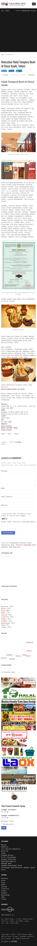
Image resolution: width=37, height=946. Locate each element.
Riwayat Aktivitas (8, 859)
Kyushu (3, 658)
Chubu (24, 655)
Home (2, 54)
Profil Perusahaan (8, 857)
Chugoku (9, 655)
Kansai (18, 656)
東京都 (16, 434)
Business (4, 606)
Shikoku (12, 659)
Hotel (3, 613)
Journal (4, 615)
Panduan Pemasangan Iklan (11, 865)
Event (3, 608)
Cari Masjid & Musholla (10, 849)
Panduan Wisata (7, 855)
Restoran (4, 851)
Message (4, 471)
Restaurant (32, 75)
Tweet (5, 70)
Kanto (9, 434)
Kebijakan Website (8, 861)
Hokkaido (29, 642)
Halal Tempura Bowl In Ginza (13, 389)
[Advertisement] (18, 31)
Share (12, 70)
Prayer (3, 619)
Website (4, 505)
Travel (3, 627)
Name (3, 488)
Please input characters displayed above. (18, 522)
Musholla (4, 847)
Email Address (6, 497)
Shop (3, 625)
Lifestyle (5, 617)
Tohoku (29, 651)
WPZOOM (14, 941)
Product (4, 621)
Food (3, 610)
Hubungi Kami (6, 863)
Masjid (3, 845)
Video (3, 853)
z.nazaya (5, 75)
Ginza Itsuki (6, 426)
